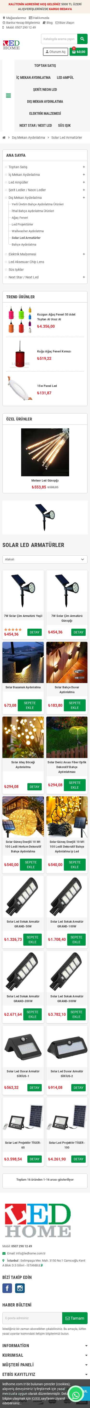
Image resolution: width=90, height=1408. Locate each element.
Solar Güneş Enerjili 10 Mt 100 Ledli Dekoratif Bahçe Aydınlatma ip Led (67, 846)
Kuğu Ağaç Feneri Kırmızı (54, 351)
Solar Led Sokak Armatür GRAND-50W (23, 924)
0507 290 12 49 (25, 27)
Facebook (7, 1288)
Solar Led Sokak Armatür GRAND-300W (66, 999)
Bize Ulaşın (66, 22)
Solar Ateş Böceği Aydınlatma (23, 765)
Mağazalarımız (14, 18)
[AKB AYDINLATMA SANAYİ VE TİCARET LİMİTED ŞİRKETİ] (11, 44)
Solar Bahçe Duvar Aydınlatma (67, 690)
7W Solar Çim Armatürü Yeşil (23, 616)
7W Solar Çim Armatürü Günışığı (67, 618)
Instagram (20, 1288)
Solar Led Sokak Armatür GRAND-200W (23, 999)
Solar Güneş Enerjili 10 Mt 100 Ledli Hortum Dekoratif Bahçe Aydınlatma (23, 846)
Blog (49, 22)
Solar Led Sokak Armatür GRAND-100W (66, 924)
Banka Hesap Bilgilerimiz (21, 22)
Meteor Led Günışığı (45, 480)
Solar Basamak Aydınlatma (23, 687)
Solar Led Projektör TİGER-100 (67, 1145)
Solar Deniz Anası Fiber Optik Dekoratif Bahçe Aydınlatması (67, 767)
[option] (45, 459)
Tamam (77, 1318)
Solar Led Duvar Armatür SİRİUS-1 (23, 1074)
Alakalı (9, 559)
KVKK (36, 1398)
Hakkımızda (40, 18)
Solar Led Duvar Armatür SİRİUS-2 (67, 1074)
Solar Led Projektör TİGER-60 (23, 1145)
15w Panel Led (47, 386)
